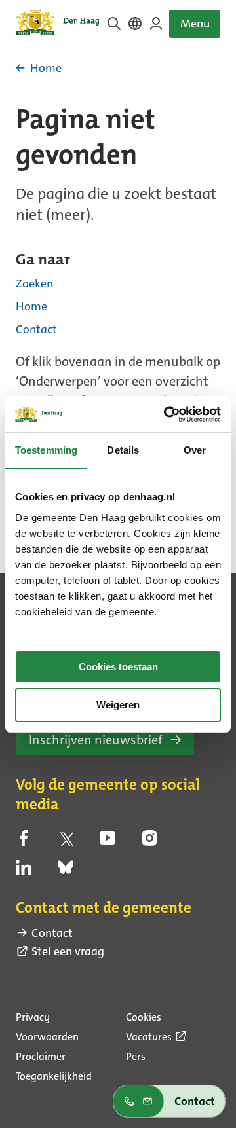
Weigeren (118, 704)
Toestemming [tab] (46, 450)
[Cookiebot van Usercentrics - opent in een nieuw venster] (166, 414)
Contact (36, 329)
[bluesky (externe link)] (65, 871)
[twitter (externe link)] (65, 842)
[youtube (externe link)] (107, 842)
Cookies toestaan (118, 666)
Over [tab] (195, 450)
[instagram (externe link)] (149, 842)
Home (31, 306)
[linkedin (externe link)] (23, 871)
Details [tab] (123, 450)
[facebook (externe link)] (23, 842)
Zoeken (34, 283)
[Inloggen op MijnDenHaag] (156, 23)
